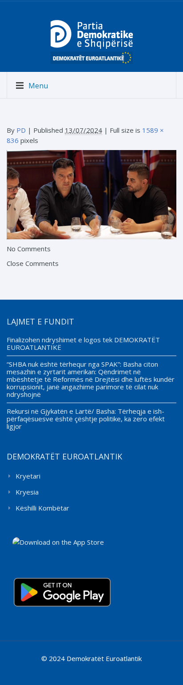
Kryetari (28, 475)
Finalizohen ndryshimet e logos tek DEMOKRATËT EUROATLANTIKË (83, 343)
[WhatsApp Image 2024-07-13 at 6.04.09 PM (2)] (91, 194)
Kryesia (27, 491)
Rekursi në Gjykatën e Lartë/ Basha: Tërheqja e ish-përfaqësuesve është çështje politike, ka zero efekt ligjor (86, 419)
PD (21, 130)
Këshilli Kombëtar (42, 507)
